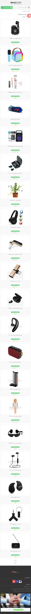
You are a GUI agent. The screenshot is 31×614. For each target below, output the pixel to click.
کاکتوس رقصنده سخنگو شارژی (15, 200)
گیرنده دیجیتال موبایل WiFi (15, 551)
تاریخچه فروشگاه (27, 586)
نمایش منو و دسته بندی (22, 7)
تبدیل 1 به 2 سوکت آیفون (15, 281)
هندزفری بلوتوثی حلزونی (15, 497)
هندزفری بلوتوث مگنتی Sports (15, 470)
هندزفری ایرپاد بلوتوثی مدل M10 (15, 173)
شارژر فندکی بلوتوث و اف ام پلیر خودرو (15, 254)
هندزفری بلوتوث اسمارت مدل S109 (15, 335)
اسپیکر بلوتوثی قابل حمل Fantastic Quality (15, 146)
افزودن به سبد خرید (15, 42)
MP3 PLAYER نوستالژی (15, 119)
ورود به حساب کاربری (18, 609)
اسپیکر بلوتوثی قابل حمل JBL (15, 389)
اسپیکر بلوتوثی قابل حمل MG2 (15, 362)
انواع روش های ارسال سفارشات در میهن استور (21, 588)
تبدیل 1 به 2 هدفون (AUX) (15, 524)
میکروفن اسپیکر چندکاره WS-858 (15, 416)
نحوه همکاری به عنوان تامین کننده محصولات (22, 590)
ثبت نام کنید (10, 609)
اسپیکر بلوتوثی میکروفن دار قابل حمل (15, 65)
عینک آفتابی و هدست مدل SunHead (15, 443)
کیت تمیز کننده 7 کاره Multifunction (15, 92)
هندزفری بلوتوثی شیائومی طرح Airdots (15, 308)
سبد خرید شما (6, 7)
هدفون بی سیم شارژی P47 (15, 227)
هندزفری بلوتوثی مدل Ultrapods (15, 38)
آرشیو (24, 16)
